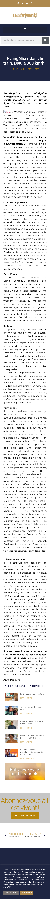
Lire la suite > (27, 698)
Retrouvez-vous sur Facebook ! (25, 772)
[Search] (32, 3)
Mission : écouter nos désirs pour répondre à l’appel (32, 736)
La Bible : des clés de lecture (32, 694)
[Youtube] (27, 3)
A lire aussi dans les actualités (24, 686)
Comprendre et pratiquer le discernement (31, 722)
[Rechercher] (45, 40)
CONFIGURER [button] (11, 893)
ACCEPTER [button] (27, 893)
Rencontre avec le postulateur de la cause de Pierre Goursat (31, 752)
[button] (25, 29)
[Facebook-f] (18, 3)
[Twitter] (23, 3)
